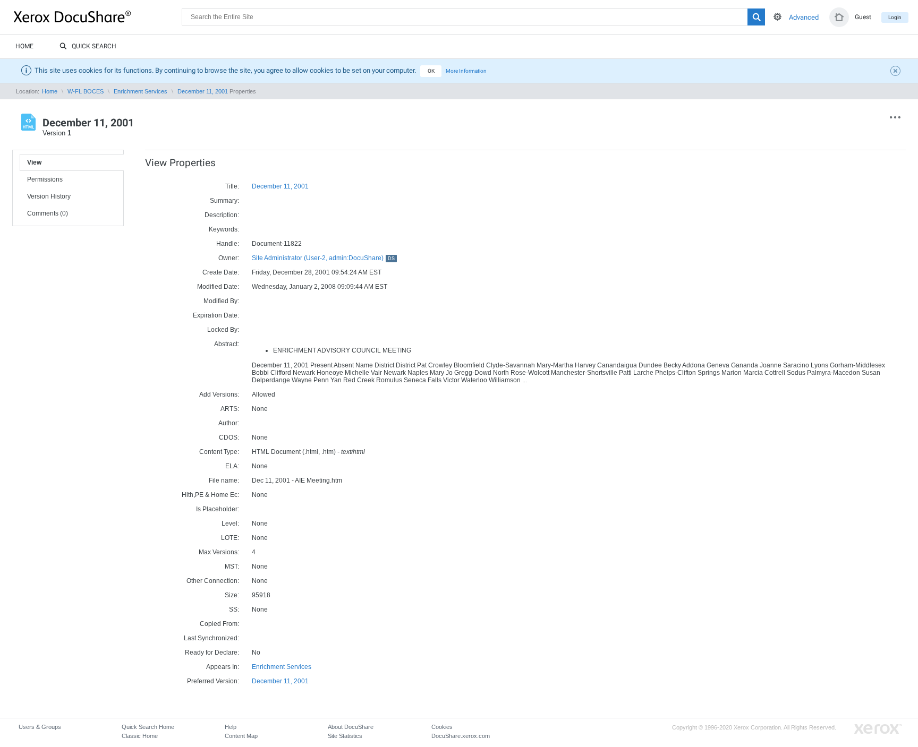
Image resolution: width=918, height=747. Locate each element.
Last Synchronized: (211, 638)
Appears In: (222, 667)
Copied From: (219, 624)
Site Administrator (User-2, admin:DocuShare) (323, 258)
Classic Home (140, 736)
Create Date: (220, 272)
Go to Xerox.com (878, 729)
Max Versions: (219, 552)
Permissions (45, 179)
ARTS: (229, 409)
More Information (466, 71)
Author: (228, 423)
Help (230, 727)
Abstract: (226, 344)
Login (895, 17)
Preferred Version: (213, 681)
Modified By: (221, 301)
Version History (49, 196)
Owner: (228, 258)
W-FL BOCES (85, 91)
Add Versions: (219, 394)
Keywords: (224, 229)
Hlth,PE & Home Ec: (210, 495)
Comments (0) (47, 213)
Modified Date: (218, 286)
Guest (863, 17)
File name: (224, 480)
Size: (232, 595)
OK (431, 71)
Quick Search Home (148, 727)
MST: (232, 566)
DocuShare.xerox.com (460, 736)
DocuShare (98, 16)
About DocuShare (350, 727)
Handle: (227, 243)
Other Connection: (212, 581)
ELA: (232, 466)
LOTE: (230, 538)
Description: (222, 215)
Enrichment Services (140, 91)
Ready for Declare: (212, 652)
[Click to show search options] (777, 17)
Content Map (241, 736)
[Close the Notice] (896, 72)
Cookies (442, 727)
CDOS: (229, 437)
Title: (232, 186)
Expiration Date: (216, 315)
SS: (234, 609)
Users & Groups (40, 727)
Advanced (804, 17)
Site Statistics (345, 736)
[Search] (756, 16)
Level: (230, 523)
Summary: (224, 200)
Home (24, 46)
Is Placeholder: (217, 509)
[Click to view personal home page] (839, 17)
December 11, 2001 (202, 91)
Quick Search (94, 46)
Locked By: (223, 329)
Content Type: (219, 452)
